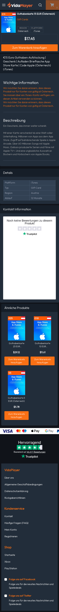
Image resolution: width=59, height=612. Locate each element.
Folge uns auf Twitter (20, 595)
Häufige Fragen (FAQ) (16, 522)
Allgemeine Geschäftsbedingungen (23, 484)
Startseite (9, 554)
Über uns (9, 477)
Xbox (7, 561)
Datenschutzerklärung (16, 491)
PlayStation (10, 568)
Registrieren (10, 536)
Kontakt (8, 516)
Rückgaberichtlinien (14, 497)
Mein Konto (10, 529)
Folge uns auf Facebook (22, 579)
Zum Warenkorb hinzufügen (29, 47)
